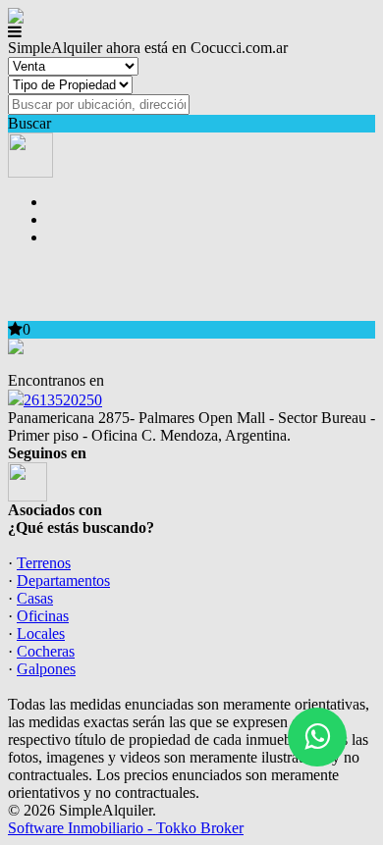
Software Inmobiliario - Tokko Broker (126, 827)
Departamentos (63, 580)
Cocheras (46, 651)
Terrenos (44, 563)
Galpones (46, 668)
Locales (41, 633)
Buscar (29, 123)
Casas (35, 598)
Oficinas (43, 615)
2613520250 (63, 400)
